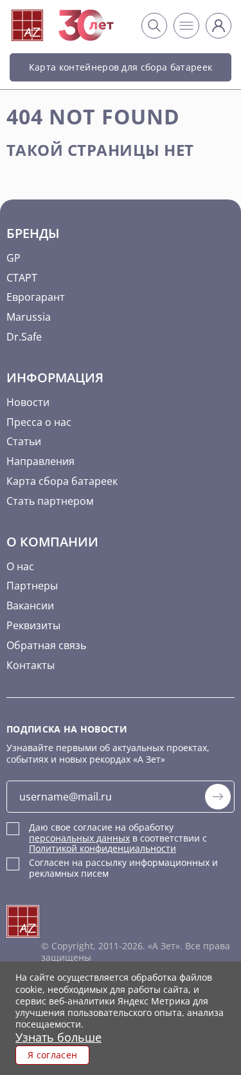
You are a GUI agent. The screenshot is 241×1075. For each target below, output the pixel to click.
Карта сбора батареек (62, 481)
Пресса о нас (38, 422)
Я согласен (52, 1055)
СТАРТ (21, 278)
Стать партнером (50, 501)
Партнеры (32, 586)
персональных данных (79, 838)
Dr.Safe (24, 337)
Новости (27, 402)
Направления (40, 461)
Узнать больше (58, 1037)
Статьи (23, 441)
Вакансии (30, 605)
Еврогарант (35, 297)
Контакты (30, 665)
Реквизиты (33, 625)
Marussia (28, 317)
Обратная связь (46, 645)
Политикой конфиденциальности (102, 848)
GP (13, 258)
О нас (20, 566)
